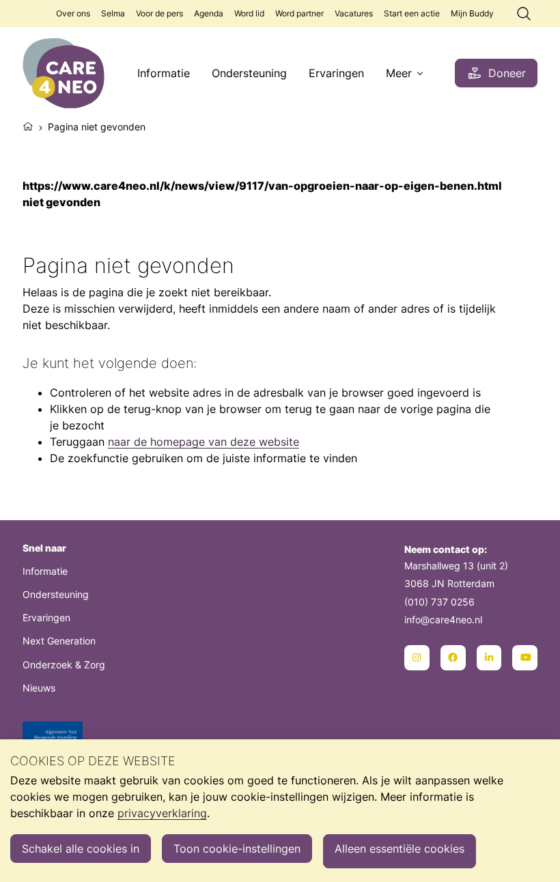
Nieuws (39, 688)
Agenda (208, 13)
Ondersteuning (249, 73)
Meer (399, 73)
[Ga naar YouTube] (524, 657)
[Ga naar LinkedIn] (489, 657)
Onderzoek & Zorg (64, 664)
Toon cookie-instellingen (236, 848)
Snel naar (44, 548)
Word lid (249, 13)
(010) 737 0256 (439, 602)
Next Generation (59, 640)
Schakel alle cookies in (80, 848)
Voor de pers (159, 13)
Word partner (299, 13)
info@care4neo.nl (443, 619)
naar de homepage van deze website (203, 442)
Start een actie (412, 13)
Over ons (73, 13)
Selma (113, 13)
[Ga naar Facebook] (453, 657)
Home (28, 124)
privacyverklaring (162, 813)
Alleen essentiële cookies (399, 848)
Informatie (163, 73)
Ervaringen (336, 73)
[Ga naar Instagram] (417, 657)
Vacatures (354, 13)
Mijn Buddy (472, 13)
